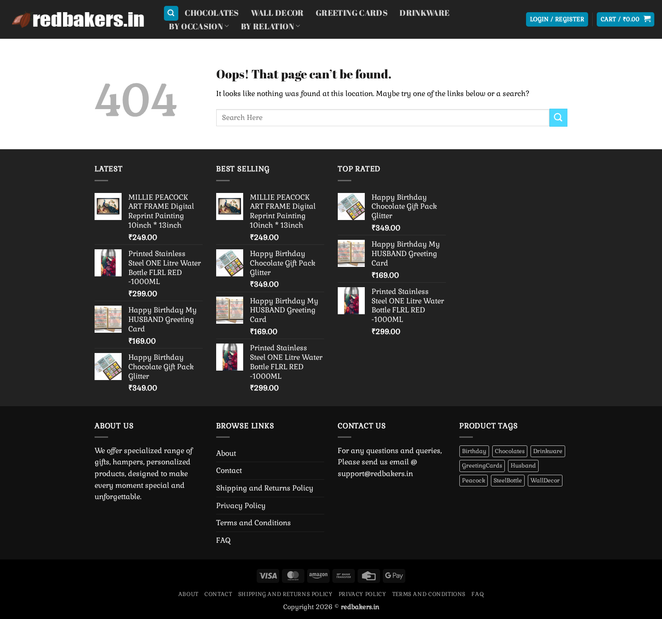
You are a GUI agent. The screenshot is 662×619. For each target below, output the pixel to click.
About (226, 453)
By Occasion (196, 26)
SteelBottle (508, 480)
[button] (557, 19)
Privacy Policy (241, 505)
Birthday (474, 451)
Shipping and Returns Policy (264, 488)
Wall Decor (277, 12)
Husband (523, 465)
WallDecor (545, 480)
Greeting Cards (352, 12)
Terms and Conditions (253, 522)
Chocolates (212, 12)
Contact (229, 470)
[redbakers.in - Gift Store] (78, 19)
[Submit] (558, 117)
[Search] (171, 13)
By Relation (267, 26)
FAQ (223, 540)
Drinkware (424, 12)
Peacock (473, 480)
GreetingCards (482, 465)
